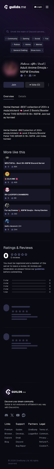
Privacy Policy (46, 438)
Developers (21, 433)
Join (14, 84)
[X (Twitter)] (12, 415)
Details (22, 96)
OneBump (32, 429)
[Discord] (6, 415)
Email (18, 438)
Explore (8, 438)
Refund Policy (46, 442)
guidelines (39, 269)
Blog (7, 442)
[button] (47, 6)
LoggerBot (33, 433)
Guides (19, 429)
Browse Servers (12, 433)
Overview (8, 96)
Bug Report (21, 446)
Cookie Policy (46, 446)
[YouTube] (18, 415)
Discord (19, 442)
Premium (9, 429)
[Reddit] (23, 415)
